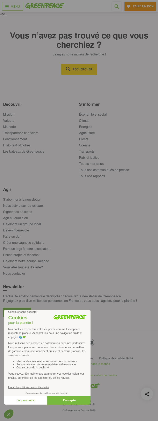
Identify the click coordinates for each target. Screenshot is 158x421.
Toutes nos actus (91, 163)
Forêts (83, 139)
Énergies (85, 126)
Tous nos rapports (92, 176)
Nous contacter (14, 273)
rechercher (82, 69)
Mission (8, 114)
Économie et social (93, 114)
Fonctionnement (15, 139)
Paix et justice (89, 157)
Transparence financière (20, 132)
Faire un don (12, 236)
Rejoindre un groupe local (22, 224)
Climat (83, 120)
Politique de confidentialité (116, 358)
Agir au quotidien (15, 217)
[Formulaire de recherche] (116, 6)
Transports (86, 151)
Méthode (9, 126)
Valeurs (8, 120)
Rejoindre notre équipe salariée (26, 261)
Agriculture (87, 132)
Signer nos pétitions (17, 211)
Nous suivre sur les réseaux (23, 205)
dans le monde (100, 364)
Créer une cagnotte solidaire (23, 242)
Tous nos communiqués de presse (104, 169)
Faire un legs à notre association (26, 248)
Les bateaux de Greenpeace (23, 151)
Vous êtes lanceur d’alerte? (23, 267)
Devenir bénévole (16, 230)
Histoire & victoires (16, 145)
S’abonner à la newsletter (21, 199)
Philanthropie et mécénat (21, 254)
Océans (84, 145)
